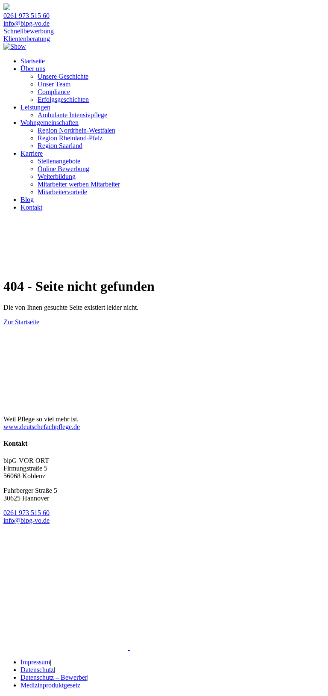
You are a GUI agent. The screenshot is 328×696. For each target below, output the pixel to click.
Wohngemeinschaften (49, 122)
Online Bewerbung (63, 168)
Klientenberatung (26, 38)
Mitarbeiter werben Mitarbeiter (79, 184)
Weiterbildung (57, 176)
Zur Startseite (21, 322)
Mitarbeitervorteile (62, 191)
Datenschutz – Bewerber (53, 677)
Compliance (54, 91)
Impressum (35, 662)
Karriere (31, 153)
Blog (27, 199)
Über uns (32, 68)
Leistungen (35, 107)
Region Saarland (60, 145)
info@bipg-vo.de (26, 23)
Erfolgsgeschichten (63, 99)
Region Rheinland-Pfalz (70, 138)
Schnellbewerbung (28, 31)
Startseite (32, 61)
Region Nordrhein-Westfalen (76, 130)
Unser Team (54, 84)
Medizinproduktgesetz (50, 685)
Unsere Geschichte (63, 76)
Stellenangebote (59, 161)
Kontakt (31, 207)
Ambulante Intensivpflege (72, 114)
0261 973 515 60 (26, 15)
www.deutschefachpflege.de (41, 426)
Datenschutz (37, 669)
